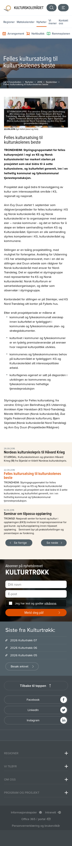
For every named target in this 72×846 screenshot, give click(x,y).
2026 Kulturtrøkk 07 (23, 640)
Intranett (50, 812)
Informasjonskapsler (24, 812)
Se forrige (20, 543)
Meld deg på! (34, 612)
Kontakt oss (63, 21)
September (51, 82)
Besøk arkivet (19, 666)
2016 (39, 82)
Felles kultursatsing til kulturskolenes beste (25, 84)
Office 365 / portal (33, 819)
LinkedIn (33, 710)
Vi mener (53, 21)
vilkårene (50, 603)
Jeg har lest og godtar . (36, 603)
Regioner (9, 22)
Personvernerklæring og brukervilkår (36, 826)
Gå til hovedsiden (12, 82)
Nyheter (42, 22)
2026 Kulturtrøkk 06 (23, 648)
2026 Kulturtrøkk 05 (23, 655)
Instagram (33, 720)
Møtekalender (25, 22)
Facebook (33, 700)
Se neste (52, 543)
